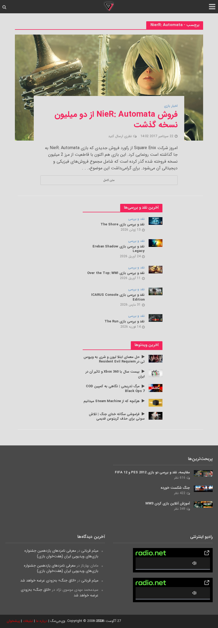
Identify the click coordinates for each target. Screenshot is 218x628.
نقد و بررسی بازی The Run (124, 321)
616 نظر (179, 477)
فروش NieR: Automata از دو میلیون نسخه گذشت (116, 119)
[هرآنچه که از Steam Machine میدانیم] (156, 402)
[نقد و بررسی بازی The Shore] (156, 221)
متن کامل (109, 180)
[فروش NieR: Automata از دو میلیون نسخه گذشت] (109, 87)
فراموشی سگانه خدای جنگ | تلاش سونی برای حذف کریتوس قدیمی (117, 416)
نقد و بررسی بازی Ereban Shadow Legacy (119, 249)
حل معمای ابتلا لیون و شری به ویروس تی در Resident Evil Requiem (114, 359)
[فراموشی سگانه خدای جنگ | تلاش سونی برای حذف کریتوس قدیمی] (156, 415)
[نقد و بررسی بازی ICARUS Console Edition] (156, 291)
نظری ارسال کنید (120, 136)
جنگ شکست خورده (175, 488)
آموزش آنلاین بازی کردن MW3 (167, 503)
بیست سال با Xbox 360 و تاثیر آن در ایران (115, 374)
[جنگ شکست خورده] (203, 488)
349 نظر (179, 508)
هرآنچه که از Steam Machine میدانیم (111, 401)
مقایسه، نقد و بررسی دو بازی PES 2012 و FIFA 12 (152, 472)
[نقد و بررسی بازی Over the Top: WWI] (156, 269)
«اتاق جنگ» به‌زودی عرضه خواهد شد (48, 580)
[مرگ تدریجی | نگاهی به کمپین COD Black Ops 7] (156, 388)
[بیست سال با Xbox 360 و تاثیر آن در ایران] (156, 373)
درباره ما (41, 621)
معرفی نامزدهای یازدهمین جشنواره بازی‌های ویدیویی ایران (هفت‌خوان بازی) (61, 553)
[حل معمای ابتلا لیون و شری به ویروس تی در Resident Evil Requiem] (156, 358)
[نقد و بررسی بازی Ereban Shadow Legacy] (156, 243)
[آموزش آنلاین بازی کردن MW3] (203, 504)
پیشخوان (13, 621)
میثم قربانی (89, 551)
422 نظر (179, 493)
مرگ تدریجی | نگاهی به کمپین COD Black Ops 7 (115, 388)
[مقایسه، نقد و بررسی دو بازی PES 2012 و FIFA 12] (203, 473)
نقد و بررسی (136, 219)
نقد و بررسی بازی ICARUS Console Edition (118, 297)
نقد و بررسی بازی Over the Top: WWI (116, 273)
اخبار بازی (171, 106)
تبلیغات (28, 621)
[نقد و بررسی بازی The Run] (156, 318)
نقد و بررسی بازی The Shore (122, 224)
